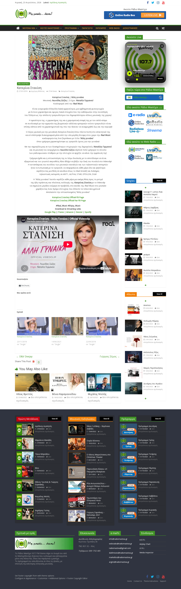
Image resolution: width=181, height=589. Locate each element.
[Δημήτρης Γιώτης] (25, 509)
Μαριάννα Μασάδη (58, 2)
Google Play (50, 212)
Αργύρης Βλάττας (38, 91)
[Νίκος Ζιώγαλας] (133, 336)
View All (159, 180)
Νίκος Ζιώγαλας (150, 336)
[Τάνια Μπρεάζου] (25, 452)
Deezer (79, 212)
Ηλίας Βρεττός (24, 394)
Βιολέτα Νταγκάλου (152, 270)
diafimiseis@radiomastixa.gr (121, 553)
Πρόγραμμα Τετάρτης (147, 454)
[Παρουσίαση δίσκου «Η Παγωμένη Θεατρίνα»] (76, 467)
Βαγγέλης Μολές (42, 496)
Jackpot (147, 254)
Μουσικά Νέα (29, 28)
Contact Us (138, 581)
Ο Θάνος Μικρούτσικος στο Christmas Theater (99, 455)
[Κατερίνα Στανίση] (33, 326)
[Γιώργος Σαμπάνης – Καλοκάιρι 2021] (76, 511)
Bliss (37, 468)
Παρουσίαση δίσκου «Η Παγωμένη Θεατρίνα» (97, 470)
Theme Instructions (151, 581)
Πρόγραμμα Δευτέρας (147, 426)
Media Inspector (146, 552)
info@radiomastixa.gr (118, 539)
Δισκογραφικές (130, 28)
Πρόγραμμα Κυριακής (147, 510)
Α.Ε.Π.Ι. (142, 539)
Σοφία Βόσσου (93, 440)
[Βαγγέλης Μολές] (25, 495)
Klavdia (147, 223)
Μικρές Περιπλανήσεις (153, 367)
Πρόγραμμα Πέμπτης (147, 468)
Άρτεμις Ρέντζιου (151, 238)
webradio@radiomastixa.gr (120, 543)
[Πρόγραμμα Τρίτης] (128, 438)
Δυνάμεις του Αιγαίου (153, 383)
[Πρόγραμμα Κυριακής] (128, 508)
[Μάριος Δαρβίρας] (133, 207)
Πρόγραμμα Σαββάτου (148, 496)
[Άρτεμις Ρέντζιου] (133, 238)
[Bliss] (25, 466)
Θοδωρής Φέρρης (151, 320)
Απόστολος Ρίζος (151, 352)
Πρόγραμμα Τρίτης (146, 440)
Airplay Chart (145, 544)
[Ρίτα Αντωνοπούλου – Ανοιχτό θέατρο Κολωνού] (76, 482)
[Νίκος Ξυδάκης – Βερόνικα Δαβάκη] (76, 425)
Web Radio (114, 28)
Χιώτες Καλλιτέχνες (49, 28)
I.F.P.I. (142, 548)
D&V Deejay (24, 356)
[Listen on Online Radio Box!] (135, 12)
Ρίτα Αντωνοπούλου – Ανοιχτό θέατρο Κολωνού (98, 484)
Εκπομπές (101, 28)
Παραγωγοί (87, 28)
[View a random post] (163, 28)
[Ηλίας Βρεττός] (32, 374)
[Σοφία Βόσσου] (76, 439)
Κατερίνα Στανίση (67, 91)
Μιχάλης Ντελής (97, 394)
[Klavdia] (133, 223)
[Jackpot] (133, 254)
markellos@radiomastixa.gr (120, 557)
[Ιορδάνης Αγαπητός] (25, 425)
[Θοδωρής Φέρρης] (133, 320)
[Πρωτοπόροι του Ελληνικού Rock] (76, 496)
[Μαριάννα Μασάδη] (25, 438)
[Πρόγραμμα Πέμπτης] (128, 466)
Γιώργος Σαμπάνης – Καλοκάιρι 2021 (95, 513)
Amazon (70, 212)
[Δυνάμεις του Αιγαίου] (133, 383)
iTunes (61, 212)
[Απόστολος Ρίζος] (133, 352)
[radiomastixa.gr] (18, 28)
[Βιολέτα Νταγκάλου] (133, 270)
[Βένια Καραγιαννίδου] (68, 374)
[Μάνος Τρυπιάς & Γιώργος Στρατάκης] (25, 480)
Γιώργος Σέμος (110, 356)
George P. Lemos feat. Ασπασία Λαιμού (153, 192)
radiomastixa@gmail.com (120, 548)
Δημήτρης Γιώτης (42, 510)
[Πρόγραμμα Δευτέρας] (128, 425)
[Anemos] (133, 305)
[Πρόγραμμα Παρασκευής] (128, 480)
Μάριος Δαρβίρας (151, 207)
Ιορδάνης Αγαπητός (43, 426)
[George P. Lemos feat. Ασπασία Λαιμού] (133, 191)
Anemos (147, 305)
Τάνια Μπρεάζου (42, 454)
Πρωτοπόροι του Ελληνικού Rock (94, 499)
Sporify (88, 212)
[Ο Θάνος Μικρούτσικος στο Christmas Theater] (76, 453)
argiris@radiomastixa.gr (119, 562)
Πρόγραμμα (71, 28)
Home (129, 581)
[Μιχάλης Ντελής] (104, 374)
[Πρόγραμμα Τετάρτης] (128, 452)
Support (163, 581)
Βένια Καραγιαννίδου (64, 394)
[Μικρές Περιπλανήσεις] (133, 368)
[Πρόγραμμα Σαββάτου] (128, 494)
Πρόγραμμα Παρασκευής (148, 482)
